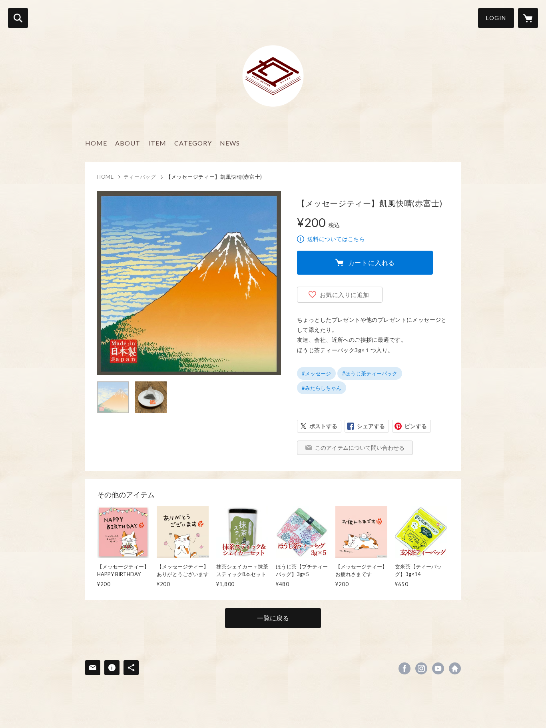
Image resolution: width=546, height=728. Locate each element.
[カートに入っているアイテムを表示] (528, 18)
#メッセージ (316, 373)
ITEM (157, 143)
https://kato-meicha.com (455, 668)
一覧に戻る (273, 618)
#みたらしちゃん (321, 388)
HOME (96, 143)
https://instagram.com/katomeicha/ (421, 668)
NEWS (230, 143)
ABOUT (127, 143)
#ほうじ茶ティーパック (369, 373)
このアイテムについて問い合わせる (360, 447)
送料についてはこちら (336, 238)
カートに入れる (371, 262)
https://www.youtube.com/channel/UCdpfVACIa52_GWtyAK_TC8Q (438, 668)
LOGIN (496, 17)
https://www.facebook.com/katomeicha (404, 668)
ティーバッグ (140, 177)
